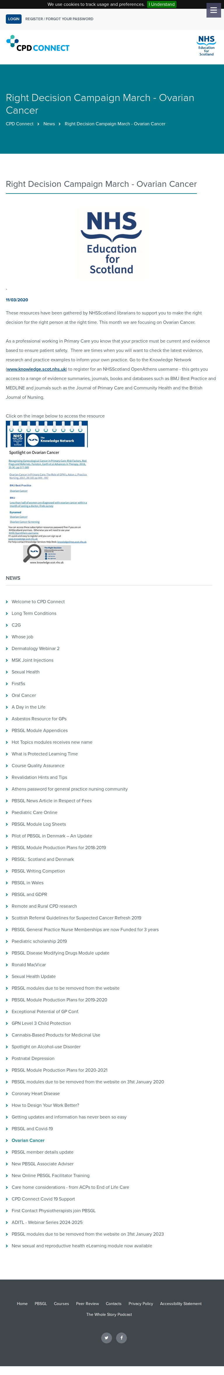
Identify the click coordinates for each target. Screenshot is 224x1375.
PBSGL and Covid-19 (32, 1129)
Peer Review (87, 1303)
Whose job (22, 637)
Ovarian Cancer (28, 1140)
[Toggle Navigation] (213, 10)
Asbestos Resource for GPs (39, 719)
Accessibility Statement (181, 1303)
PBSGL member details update (43, 1152)
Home (22, 1303)
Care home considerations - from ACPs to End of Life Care (70, 1187)
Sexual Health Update (34, 976)
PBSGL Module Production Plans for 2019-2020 (59, 1000)
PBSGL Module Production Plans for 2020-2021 (59, 1070)
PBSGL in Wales (27, 883)
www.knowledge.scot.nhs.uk (36, 369)
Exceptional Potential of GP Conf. (45, 1012)
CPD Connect (20, 124)
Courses (61, 1303)
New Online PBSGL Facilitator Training (51, 1176)
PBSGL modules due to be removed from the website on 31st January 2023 (88, 1234)
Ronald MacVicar (29, 965)
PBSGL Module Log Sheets (39, 824)
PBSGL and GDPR (29, 894)
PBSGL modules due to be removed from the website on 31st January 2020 (88, 1082)
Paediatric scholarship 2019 (39, 941)
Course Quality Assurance (38, 766)
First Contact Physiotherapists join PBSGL (54, 1211)
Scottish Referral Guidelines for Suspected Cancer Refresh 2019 (76, 918)
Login (13, 19)
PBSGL (41, 1303)
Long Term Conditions (34, 613)
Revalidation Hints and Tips (39, 777)
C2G (16, 625)
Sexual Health (26, 672)
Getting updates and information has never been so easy (69, 1117)
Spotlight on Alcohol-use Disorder (46, 1047)
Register (34, 19)
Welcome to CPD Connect (38, 602)
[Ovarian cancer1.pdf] (47, 566)
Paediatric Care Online (34, 812)
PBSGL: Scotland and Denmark (43, 859)
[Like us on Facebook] (121, 1338)
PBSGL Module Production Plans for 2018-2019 (59, 848)
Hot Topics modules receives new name (52, 742)
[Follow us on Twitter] (106, 1338)
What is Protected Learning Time (45, 754)
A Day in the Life (29, 707)
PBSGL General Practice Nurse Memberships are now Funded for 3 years (85, 930)
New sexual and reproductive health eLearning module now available (82, 1246)
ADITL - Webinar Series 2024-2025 (47, 1222)
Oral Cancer (24, 695)
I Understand (162, 4)
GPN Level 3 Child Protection (41, 1023)
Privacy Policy (141, 1303)
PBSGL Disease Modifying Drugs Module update (60, 953)
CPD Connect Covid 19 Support (43, 1199)
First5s (18, 684)
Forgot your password (69, 19)
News (49, 124)
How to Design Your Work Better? (45, 1105)
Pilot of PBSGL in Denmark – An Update (52, 836)
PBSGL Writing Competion (38, 871)
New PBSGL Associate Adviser (43, 1164)
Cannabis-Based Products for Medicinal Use (56, 1035)
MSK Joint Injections (32, 660)
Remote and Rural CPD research (44, 906)
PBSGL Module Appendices (40, 730)
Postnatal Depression (33, 1058)
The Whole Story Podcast (109, 1314)
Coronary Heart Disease (36, 1094)
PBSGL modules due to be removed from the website (66, 988)
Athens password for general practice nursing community (70, 789)
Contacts (114, 1303)
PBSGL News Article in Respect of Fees (52, 801)
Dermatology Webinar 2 (36, 648)
